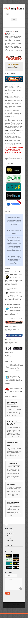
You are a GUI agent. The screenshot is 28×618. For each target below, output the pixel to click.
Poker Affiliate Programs (11, 530)
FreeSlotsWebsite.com (15, 379)
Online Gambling (10, 540)
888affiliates (12, 274)
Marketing (9, 538)
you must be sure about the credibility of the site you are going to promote (14, 130)
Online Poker (9, 545)
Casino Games (10, 547)
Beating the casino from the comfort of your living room (13, 444)
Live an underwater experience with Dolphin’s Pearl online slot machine (13, 465)
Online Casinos (10, 543)
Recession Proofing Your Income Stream (13, 503)
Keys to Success (11, 484)
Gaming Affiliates (10, 533)
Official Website (8, 330)
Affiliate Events (10, 535)
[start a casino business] (14, 57)
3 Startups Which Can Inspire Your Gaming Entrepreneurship (12, 402)
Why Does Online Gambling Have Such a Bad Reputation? (14, 423)
